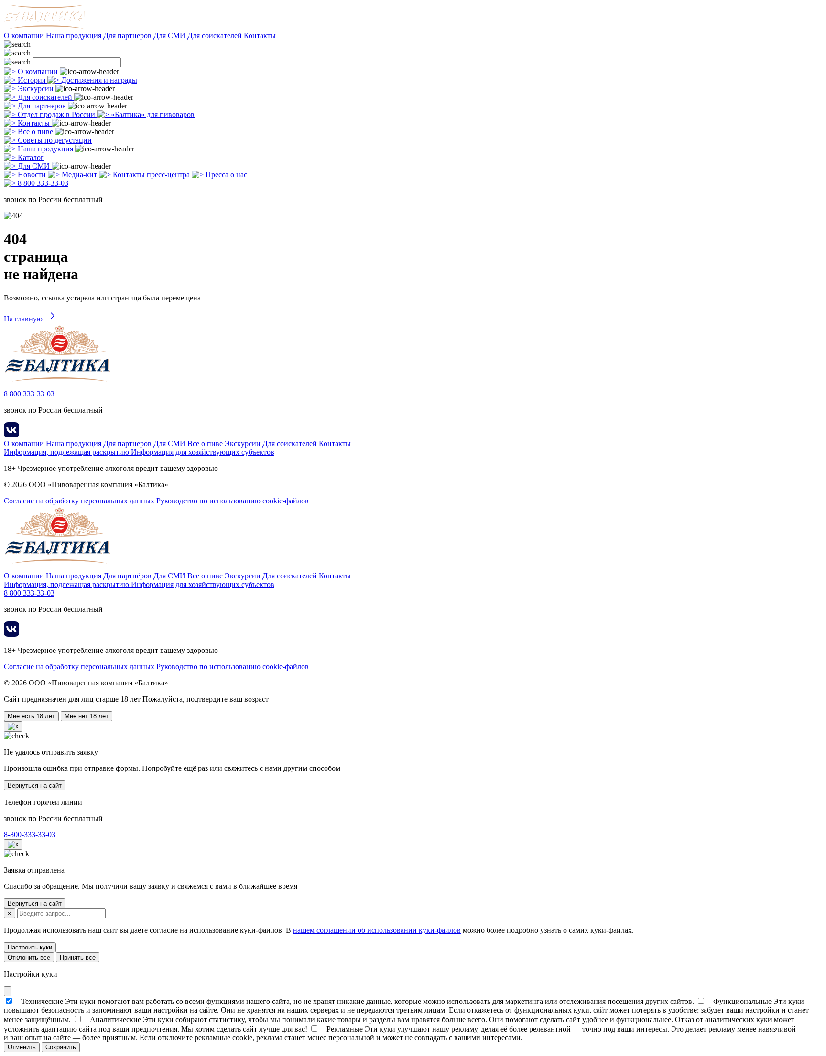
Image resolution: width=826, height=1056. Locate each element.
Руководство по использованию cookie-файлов (232, 501)
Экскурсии (243, 443)
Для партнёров (127, 576)
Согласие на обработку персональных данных (79, 501)
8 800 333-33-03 (29, 394)
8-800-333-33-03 (29, 835)
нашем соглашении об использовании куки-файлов (377, 930)
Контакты (260, 36)
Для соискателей (214, 36)
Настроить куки (30, 947)
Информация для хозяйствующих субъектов (202, 452)
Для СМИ (169, 36)
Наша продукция (73, 36)
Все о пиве (205, 443)
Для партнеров (127, 36)
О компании (24, 36)
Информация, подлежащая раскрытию (67, 452)
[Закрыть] (7, 991)
